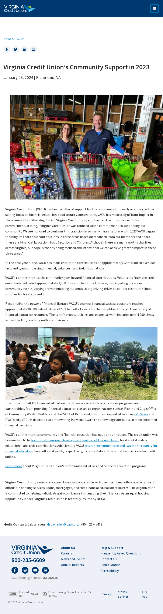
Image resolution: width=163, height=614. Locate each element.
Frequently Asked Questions (121, 553)
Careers (66, 553)
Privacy (107, 594)
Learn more (13, 466)
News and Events (73, 559)
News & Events (14, 39)
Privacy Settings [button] (123, 594)
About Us (68, 548)
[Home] (20, 8)
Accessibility (110, 570)
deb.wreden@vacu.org (63, 524)
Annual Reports (72, 565)
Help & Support (112, 548)
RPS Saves (140, 414)
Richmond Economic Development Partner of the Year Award (75, 440)
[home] (34, 550)
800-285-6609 (28, 560)
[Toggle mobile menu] (154, 8)
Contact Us (109, 559)
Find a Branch (110, 565)
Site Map (144, 594)
